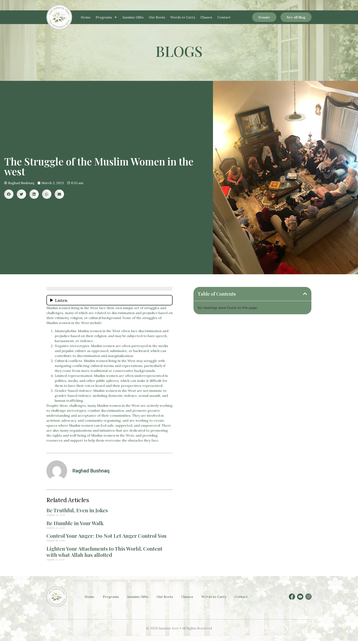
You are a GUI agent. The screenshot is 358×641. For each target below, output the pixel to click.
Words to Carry (182, 17)
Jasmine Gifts (133, 17)
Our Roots (157, 17)
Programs (104, 17)
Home (86, 17)
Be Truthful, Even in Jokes (77, 510)
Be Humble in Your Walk (75, 523)
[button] (8, 194)
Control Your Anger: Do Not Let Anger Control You (106, 535)
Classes (206, 17)
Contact (223, 17)
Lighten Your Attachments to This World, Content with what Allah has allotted (104, 551)
